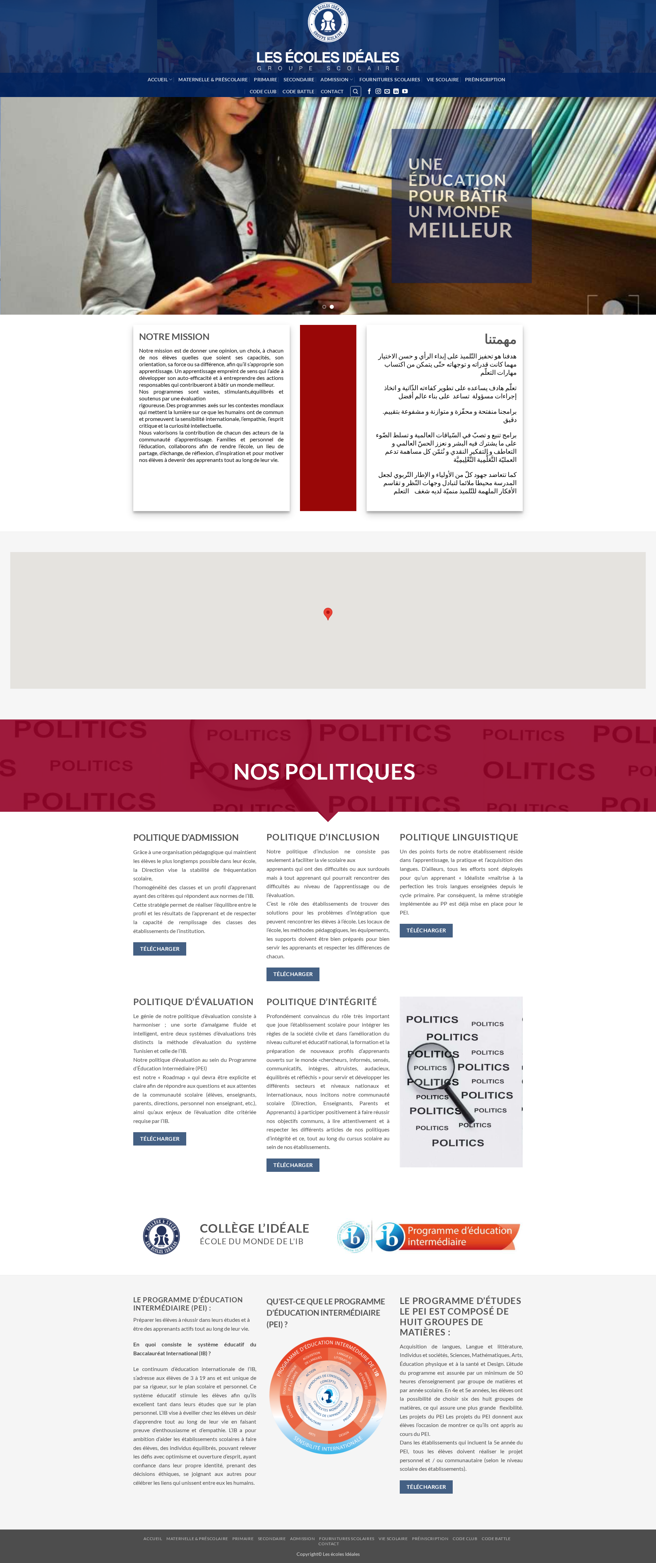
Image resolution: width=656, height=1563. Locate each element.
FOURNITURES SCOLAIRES (390, 79)
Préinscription (485, 79)
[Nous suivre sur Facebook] (369, 91)
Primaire (265, 79)
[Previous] (22, 206)
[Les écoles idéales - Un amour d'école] (328, 36)
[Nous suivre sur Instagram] (378, 91)
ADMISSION (334, 79)
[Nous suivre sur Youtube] (405, 91)
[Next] (634, 206)
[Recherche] (355, 91)
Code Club (263, 91)
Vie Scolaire (443, 79)
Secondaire (299, 79)
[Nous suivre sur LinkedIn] (396, 91)
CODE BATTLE (298, 91)
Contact (332, 91)
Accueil (158, 79)
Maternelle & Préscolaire (213, 79)
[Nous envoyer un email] (387, 91)
